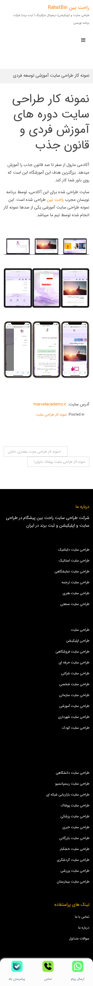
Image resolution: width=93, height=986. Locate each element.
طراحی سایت (80, 630)
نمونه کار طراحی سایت (51, 414)
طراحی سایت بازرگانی (74, 838)
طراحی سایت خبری (75, 827)
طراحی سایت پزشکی (75, 816)
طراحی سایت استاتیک (74, 560)
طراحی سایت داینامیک (73, 549)
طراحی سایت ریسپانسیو (72, 783)
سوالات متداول (79, 938)
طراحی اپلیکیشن (77, 640)
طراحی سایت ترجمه (75, 582)
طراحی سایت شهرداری (73, 717)
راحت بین (55, 199)
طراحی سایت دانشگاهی (72, 772)
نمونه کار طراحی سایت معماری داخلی (34, 451)
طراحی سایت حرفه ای (74, 662)
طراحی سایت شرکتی (75, 673)
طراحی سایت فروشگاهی (72, 651)
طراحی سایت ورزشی (75, 870)
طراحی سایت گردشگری (73, 860)
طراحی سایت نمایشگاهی (72, 571)
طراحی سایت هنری (75, 593)
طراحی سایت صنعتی (74, 604)
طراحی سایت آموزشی (74, 706)
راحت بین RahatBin (68, 7)
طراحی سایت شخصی (74, 684)
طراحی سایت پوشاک (75, 805)
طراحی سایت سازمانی (74, 695)
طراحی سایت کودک (75, 727)
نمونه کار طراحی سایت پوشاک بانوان (60, 462)
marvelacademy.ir (49, 404)
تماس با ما (82, 916)
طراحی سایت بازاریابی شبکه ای (67, 794)
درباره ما (83, 927)
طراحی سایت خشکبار (74, 849)
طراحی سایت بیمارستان (73, 881)
